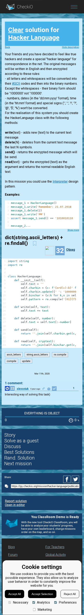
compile (11, 361)
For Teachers (54, 547)
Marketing (45, 610)
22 (12, 388)
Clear (15, 30)
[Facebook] (67, 479)
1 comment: (14, 383)
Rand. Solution (19, 458)
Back (7, 47)
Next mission (18, 463)
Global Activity (55, 555)
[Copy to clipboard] (7, 486)
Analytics (43, 602)
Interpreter (60, 181)
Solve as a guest (21, 441)
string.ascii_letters (37, 354)
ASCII (16, 83)
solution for (33, 33)
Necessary (20, 602)
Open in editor (15, 505)
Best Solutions (19, 452)
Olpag (70, 250)
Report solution (16, 501)
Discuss (12, 446)
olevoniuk (23, 388)
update (26, 361)
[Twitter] (76, 479)
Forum (13, 555)
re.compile (60, 354)
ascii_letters (14, 354)
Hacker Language (33, 37)
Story (9, 435)
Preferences (67, 602)
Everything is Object (42, 413)
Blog (11, 547)
